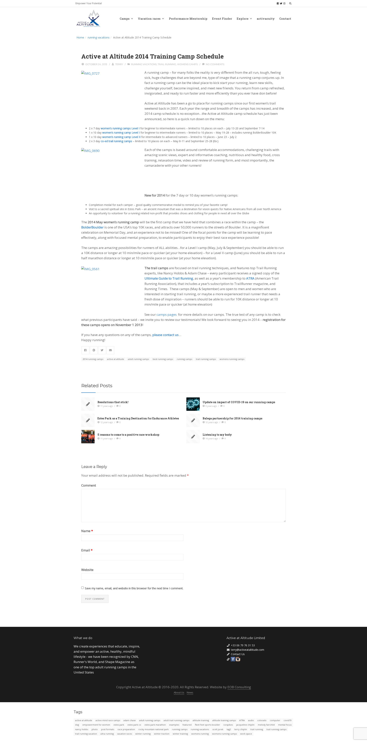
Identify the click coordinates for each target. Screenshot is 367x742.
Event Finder (222, 18)
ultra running (107, 733)
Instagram (238, 659)
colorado (261, 720)
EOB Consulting (239, 687)
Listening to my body (217, 434)
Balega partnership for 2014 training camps (232, 418)
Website (87, 570)
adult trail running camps (176, 720)
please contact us (165, 335)
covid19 (287, 720)
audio (251, 720)
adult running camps (138, 359)
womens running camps (232, 359)
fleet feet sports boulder (207, 724)
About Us (179, 692)
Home (80, 37)
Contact (285, 18)
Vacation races (149, 18)
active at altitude (115, 359)
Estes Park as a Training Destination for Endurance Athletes (138, 418)
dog (77, 724)
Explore (242, 18)
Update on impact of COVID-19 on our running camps (239, 402)
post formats (107, 729)
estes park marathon (155, 724)
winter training (180, 733)
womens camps (187, 64)
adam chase (129, 720)
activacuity (266, 18)
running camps (184, 359)
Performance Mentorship (188, 18)
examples (174, 724)
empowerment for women (96, 724)
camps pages (167, 314)
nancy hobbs (81, 729)
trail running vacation (86, 733)
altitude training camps (224, 720)
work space (246, 733)
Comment (88, 485)
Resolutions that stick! (112, 402)
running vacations (99, 37)
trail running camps (206, 359)
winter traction (161, 733)
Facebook (233, 659)
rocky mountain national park (153, 729)
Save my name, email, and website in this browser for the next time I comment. (134, 588)
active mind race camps (108, 720)
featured (187, 724)
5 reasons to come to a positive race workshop (128, 434)
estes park (119, 724)
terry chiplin (240, 729)
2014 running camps (93, 359)
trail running (167, 64)
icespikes (228, 724)
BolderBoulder (92, 227)
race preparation (126, 729)
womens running (200, 733)
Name (87, 531)
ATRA (242, 720)
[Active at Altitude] (88, 18)
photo (95, 729)
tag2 (229, 729)
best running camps (163, 359)
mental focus (284, 724)
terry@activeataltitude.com (247, 649)
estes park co (134, 724)
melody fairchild (266, 724)
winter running (143, 733)
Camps (125, 18)
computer (275, 720)
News (190, 692)
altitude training (201, 720)
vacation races (124, 733)
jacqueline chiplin (245, 724)
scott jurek (217, 729)
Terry (119, 64)
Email (87, 550)
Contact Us (238, 654)
